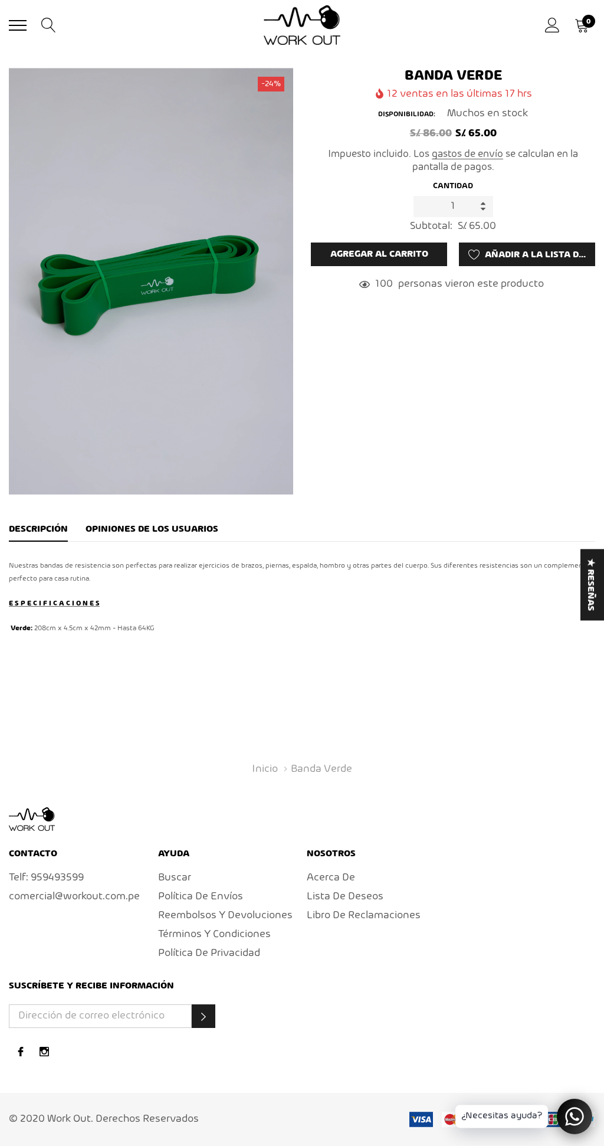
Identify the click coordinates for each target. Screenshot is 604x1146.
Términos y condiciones (214, 934)
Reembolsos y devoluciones (225, 916)
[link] (32, 819)
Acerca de (331, 878)
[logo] (302, 24)
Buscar (174, 878)
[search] (48, 25)
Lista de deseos (345, 897)
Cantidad (453, 186)
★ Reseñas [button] (590, 585)
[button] (203, 1016)
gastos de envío (467, 154)
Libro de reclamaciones (364, 916)
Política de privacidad (209, 953)
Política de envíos (200, 897)
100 (384, 284)
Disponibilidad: (406, 114)
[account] (552, 25)
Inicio (265, 769)
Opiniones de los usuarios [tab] (152, 529)
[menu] (18, 25)
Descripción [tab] (38, 529)
